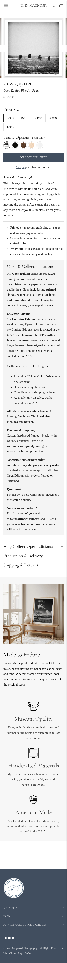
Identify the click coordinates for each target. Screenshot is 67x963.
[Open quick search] (54, 5)
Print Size (12, 109)
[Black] (15, 145)
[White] (39, 145)
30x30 (53, 118)
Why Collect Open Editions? (28, 546)
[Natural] (31, 145)
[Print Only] (6, 145)
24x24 (39, 118)
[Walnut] (23, 145)
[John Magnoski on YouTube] (9, 938)
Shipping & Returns (20, 565)
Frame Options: (17, 137)
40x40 (10, 126)
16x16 (24, 118)
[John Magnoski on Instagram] (5, 938)
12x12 (10, 118)
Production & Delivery (23, 555)
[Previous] (3, 48)
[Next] (63, 48)
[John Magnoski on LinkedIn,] (13, 938)
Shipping (21, 167)
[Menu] (5, 5)
